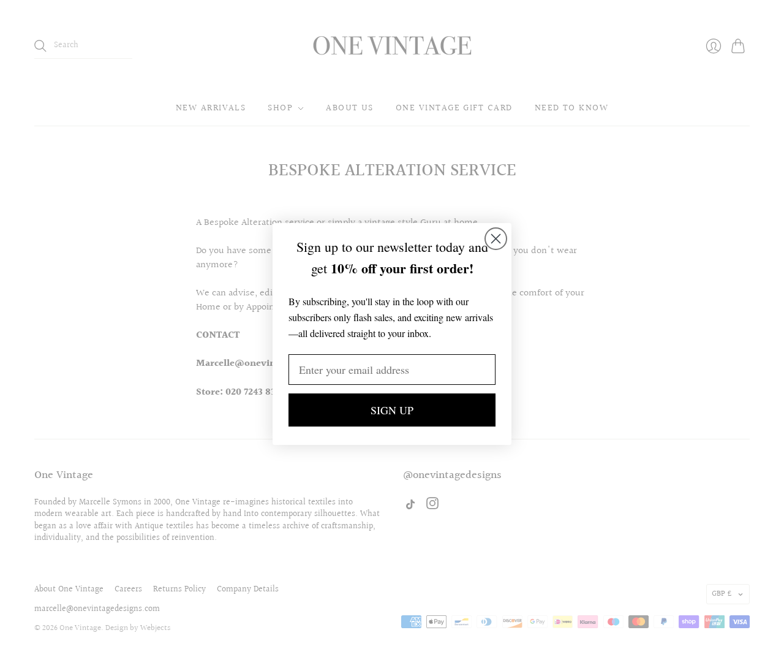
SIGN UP (392, 410)
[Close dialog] (496, 238)
